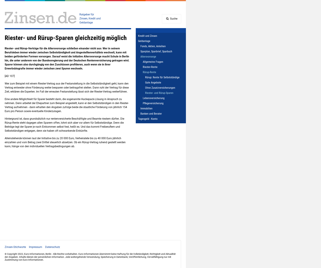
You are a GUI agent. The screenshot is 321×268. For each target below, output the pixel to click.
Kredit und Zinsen (147, 35)
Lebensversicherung (154, 98)
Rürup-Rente (149, 72)
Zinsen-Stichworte (15, 247)
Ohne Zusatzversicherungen (160, 87)
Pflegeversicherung (153, 103)
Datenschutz (52, 247)
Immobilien (146, 108)
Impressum (35, 247)
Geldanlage (144, 41)
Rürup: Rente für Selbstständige (162, 77)
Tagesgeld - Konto (147, 118)
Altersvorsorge (148, 56)
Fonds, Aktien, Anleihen (153, 46)
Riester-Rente (150, 67)
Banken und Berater (151, 113)
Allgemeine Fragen (153, 61)
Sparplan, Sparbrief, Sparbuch (156, 51)
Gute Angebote (153, 82)
